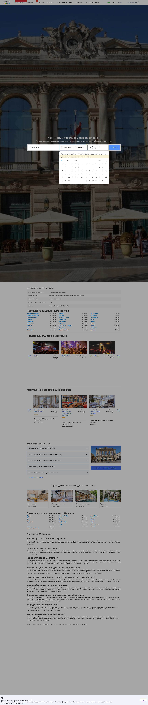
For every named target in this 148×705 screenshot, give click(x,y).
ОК (143, 700)
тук (24, 703)
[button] (61, 160)
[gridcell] (65, 167)
